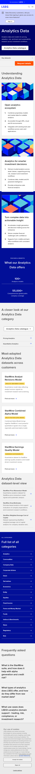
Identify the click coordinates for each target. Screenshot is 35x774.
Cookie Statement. (24, 756)
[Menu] (32, 6)
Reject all (17, 765)
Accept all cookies (17, 759)
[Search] (29, 6)
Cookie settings (17, 770)
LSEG (21, 2)
